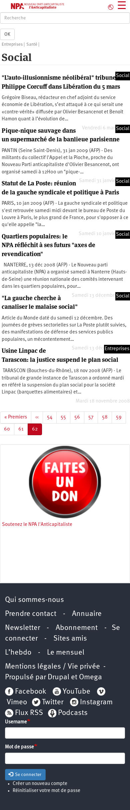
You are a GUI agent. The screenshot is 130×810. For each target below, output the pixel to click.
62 (37, 431)
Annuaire (87, 614)
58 (107, 417)
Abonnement (77, 628)
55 (65, 417)
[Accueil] (32, 6)
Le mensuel (65, 653)
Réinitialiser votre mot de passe (46, 790)
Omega (90, 677)
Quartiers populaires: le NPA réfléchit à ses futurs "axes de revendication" (48, 245)
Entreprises (12, 44)
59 (121, 417)
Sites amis (70, 639)
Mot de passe (19, 747)
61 (23, 429)
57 (93, 417)
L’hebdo (18, 653)
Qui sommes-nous (34, 600)
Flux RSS (29, 713)
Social (122, 75)
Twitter (52, 702)
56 (79, 417)
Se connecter (27, 774)
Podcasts (73, 713)
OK (7, 34)
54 (52, 417)
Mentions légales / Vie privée (52, 667)
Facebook (29, 692)
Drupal (58, 677)
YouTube (75, 692)
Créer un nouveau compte (40, 783)
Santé (31, 44)
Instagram (96, 702)
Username (16, 722)
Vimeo (17, 702)
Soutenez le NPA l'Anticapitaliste (37, 524)
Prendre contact (30, 614)
